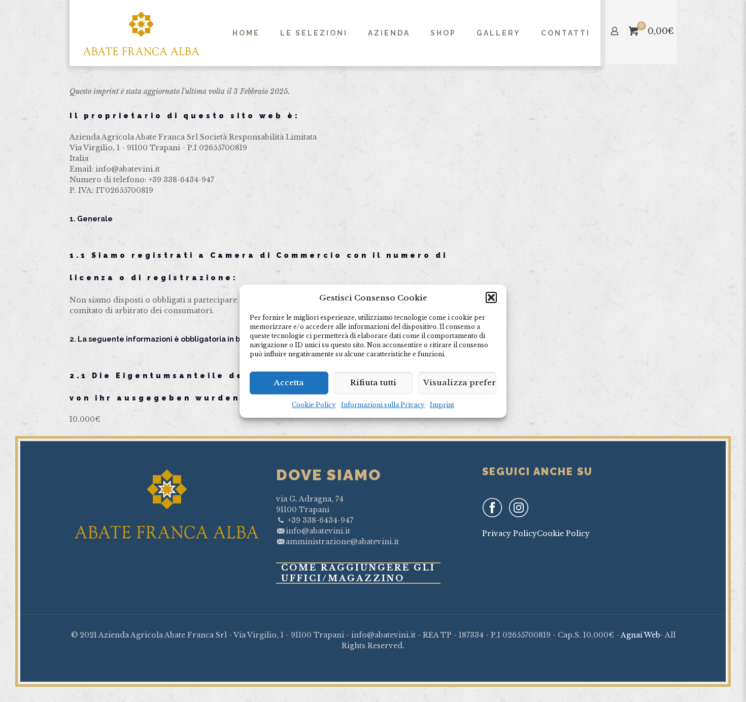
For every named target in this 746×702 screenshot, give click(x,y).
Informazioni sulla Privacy (383, 405)
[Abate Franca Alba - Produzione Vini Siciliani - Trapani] (141, 33)
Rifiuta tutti (373, 382)
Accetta (289, 382)
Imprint (442, 405)
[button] (491, 297)
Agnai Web (640, 635)
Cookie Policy (314, 405)
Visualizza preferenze (459, 382)
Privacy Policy (509, 533)
